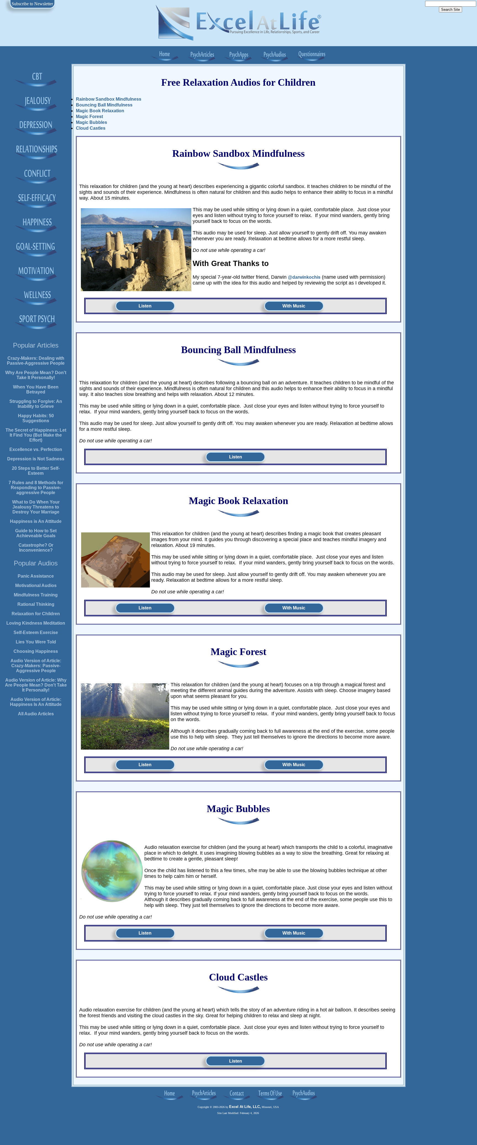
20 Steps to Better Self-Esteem (36, 471)
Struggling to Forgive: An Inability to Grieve (35, 404)
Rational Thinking (35, 604)
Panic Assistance (36, 576)
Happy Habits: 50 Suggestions (36, 418)
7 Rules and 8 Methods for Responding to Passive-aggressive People (36, 487)
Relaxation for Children (36, 613)
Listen (145, 306)
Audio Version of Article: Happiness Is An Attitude (36, 702)
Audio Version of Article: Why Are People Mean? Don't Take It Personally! (36, 685)
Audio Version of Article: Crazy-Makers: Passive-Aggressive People (35, 665)
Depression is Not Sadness (35, 459)
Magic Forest (89, 116)
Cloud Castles (90, 128)
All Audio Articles (36, 713)
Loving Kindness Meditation (35, 623)
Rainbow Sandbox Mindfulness (108, 99)
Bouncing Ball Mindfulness (104, 105)
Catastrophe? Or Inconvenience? (35, 547)
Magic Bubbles (91, 122)
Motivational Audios (36, 585)
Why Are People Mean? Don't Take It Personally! (35, 375)
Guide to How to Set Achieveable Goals (36, 533)
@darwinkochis (304, 277)
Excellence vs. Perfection (35, 449)
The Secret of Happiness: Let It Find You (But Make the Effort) (36, 435)
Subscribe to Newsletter (32, 3)
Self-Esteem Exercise (36, 632)
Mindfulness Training (36, 595)
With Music (293, 306)
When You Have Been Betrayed (36, 389)
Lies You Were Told (36, 642)
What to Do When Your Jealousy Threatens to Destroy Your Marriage (36, 507)
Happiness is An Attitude (36, 521)
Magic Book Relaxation (100, 110)
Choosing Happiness (36, 651)
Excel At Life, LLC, (245, 1107)
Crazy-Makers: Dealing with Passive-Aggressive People (36, 361)
